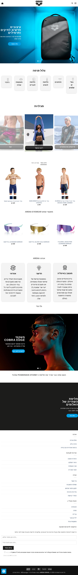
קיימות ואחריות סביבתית (69, 447)
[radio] (66, 197)
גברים (75, 514)
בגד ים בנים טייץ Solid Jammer (13, 201)
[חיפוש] (72, 3)
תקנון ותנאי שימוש (71, 488)
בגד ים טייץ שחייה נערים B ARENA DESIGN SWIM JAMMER (65, 202)
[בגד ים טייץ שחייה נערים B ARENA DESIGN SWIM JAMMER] (65, 180)
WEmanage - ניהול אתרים (20, 572)
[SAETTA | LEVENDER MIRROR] (13, 228)
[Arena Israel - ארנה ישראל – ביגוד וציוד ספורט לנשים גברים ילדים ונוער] (39, 3)
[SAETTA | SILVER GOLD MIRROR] (39, 228)
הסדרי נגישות (72, 495)
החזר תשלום (72, 462)
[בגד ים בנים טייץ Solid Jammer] (13, 180)
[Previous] (74, 133)
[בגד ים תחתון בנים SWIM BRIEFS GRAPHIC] (39, 180)
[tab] (43, 163)
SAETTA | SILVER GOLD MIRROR (39, 242)
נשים (75, 510)
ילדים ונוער (73, 518)
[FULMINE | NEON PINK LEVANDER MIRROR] (65, 228)
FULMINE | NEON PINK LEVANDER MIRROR (65, 242)
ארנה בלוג (73, 444)
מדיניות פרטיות (72, 492)
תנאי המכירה (72, 470)
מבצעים (74, 507)
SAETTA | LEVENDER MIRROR (13, 242)
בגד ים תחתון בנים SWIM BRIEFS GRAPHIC (39, 202)
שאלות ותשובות (72, 484)
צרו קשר (74, 481)
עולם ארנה (73, 440)
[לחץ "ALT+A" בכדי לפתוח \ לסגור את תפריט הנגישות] (3, 571)
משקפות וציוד (72, 521)
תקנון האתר (6, 555)
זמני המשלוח (72, 466)
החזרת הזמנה (72, 459)
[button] (75, 3)
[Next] (2, 133)
